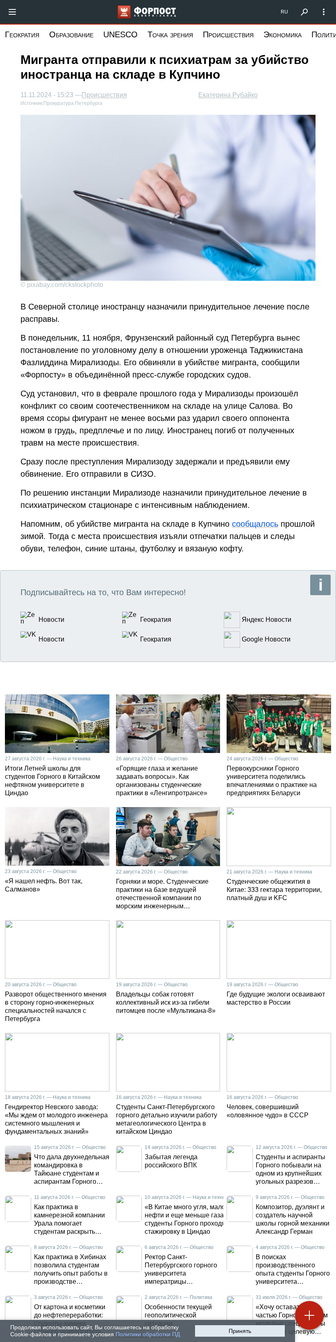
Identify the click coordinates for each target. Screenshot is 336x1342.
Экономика (282, 34)
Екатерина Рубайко (228, 94)
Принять (240, 1331)
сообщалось (255, 523)
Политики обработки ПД (148, 1334)
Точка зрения (170, 34)
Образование (71, 34)
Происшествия (228, 34)
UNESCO (120, 34)
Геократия (22, 34)
